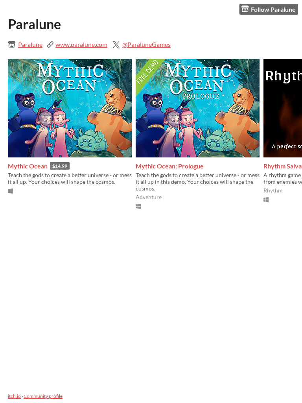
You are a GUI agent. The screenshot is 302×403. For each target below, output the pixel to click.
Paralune (30, 44)
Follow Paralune (273, 9)
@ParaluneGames (146, 44)
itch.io (14, 396)
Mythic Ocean (28, 166)
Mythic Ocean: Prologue (170, 166)
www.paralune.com (81, 44)
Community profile (43, 396)
